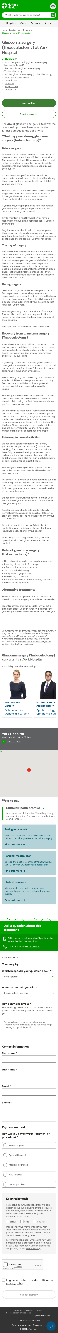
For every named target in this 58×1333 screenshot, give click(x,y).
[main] (29, 667)
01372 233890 (33, 946)
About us (18, 1310)
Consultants (11, 80)
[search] (29, 15)
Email (13, 1221)
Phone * (7, 1102)
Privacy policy (39, 1325)
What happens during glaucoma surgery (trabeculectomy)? (25, 64)
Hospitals (11, 23)
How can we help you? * (16, 1004)
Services (35, 23)
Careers (39, 1310)
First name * (9, 1053)
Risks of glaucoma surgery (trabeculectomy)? (29, 74)
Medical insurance (18, 1164)
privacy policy (14, 1283)
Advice (48, 23)
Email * (6, 1086)
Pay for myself (16, 1145)
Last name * (9, 1069)
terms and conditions (36, 1280)
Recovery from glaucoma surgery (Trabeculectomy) (21, 70)
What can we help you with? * (20, 987)
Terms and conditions (21, 1325)
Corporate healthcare (41, 1315)
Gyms (23, 23)
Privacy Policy (33, 1248)
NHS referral (15, 1174)
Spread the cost (17, 1155)
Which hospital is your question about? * (27, 971)
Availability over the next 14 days (19, 666)
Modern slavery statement (29, 1320)
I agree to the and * (30, 1281)
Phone (41, 1221)
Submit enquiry (29, 1294)
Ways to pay (11, 86)
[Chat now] (51, 1326)
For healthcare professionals (19, 1313)
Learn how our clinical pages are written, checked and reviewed (26, 643)
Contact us (10, 89)
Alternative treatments (17, 77)
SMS (26, 1221)
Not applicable (17, 1184)
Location (9, 83)
